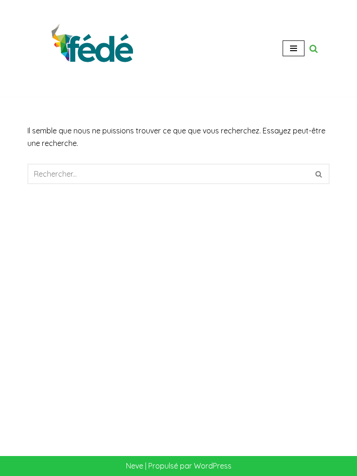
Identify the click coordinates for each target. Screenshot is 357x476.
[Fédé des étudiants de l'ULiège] (94, 48)
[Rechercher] (313, 48)
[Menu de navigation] (293, 48)
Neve (134, 465)
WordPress (212, 465)
